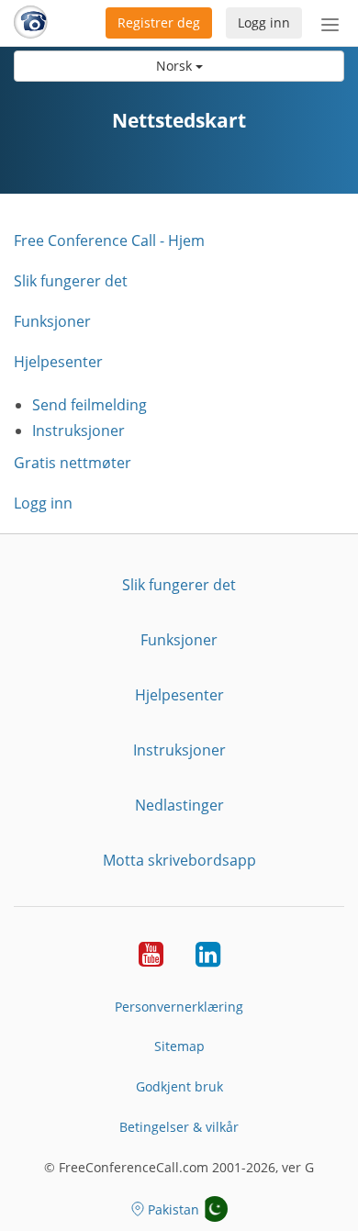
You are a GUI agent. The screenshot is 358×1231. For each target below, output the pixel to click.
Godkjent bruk (179, 1086)
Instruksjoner (78, 430)
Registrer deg (158, 22)
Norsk (176, 65)
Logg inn (264, 22)
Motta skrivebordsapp (179, 860)
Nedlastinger (179, 805)
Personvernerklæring (179, 1006)
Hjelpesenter (58, 362)
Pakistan (173, 1209)
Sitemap (179, 1046)
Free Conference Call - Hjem (109, 240)
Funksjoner (52, 321)
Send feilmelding (89, 405)
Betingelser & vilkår (179, 1127)
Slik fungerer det (71, 281)
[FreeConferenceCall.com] (31, 23)
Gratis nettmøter (72, 463)
